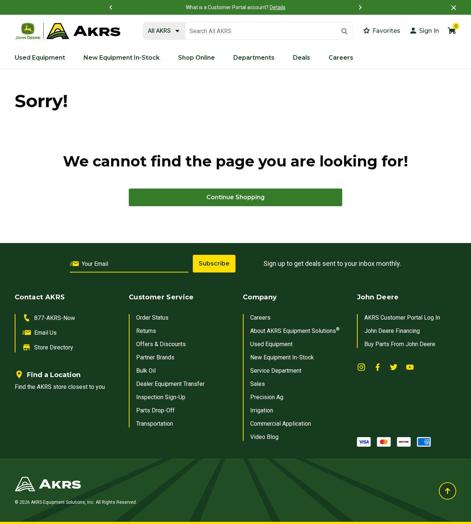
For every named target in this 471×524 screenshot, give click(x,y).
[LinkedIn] (361, 366)
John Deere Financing (392, 330)
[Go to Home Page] (159, 483)
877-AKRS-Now (54, 317)
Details (278, 7)
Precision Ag (266, 397)
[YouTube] (410, 366)
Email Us (45, 332)
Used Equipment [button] (40, 57)
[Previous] (110, 7)
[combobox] (248, 31)
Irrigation (261, 410)
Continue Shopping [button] (235, 197)
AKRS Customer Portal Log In (402, 317)
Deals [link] (301, 57)
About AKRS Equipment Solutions (295, 330)
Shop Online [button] (196, 57)
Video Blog (264, 436)
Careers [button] (341, 57)
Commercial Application (280, 423)
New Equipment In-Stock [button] (122, 57)
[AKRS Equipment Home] (68, 31)
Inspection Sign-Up (160, 397)
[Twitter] (393, 366)
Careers (260, 317)
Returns (146, 330)
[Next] (360, 7)
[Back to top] (447, 490)
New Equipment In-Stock (282, 357)
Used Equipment (271, 344)
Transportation (154, 423)
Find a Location (54, 375)
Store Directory (53, 347)
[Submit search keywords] (344, 31)
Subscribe (214, 263)
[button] (424, 30)
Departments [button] (254, 57)
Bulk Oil (146, 370)
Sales (257, 383)
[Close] (453, 7)
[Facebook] (377, 366)
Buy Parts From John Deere (399, 344)
